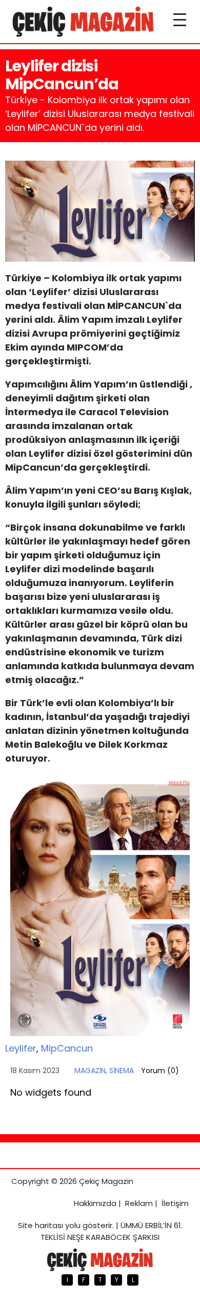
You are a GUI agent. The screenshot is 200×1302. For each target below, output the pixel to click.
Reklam (139, 1203)
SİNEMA (121, 1070)
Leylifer (20, 1048)
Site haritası (40, 1225)
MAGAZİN (90, 1070)
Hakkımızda (95, 1203)
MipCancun (67, 1048)
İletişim (175, 1203)
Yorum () (160, 1070)
